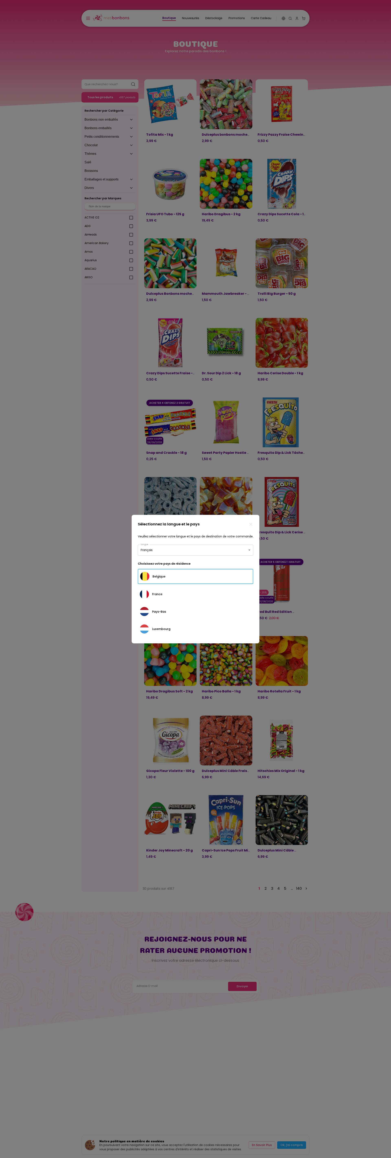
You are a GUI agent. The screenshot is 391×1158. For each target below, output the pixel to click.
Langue (144, 544)
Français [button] (147, 550)
